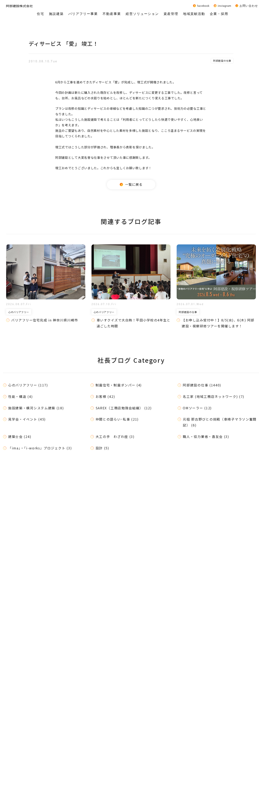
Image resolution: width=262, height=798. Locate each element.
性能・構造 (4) (20, 396)
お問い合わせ (248, 5)
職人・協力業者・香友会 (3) (206, 436)
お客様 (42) (105, 396)
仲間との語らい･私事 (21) (117, 419)
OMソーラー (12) (197, 407)
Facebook (203, 5)
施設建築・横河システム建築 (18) (36, 407)
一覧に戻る (133, 184)
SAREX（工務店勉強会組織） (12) (124, 407)
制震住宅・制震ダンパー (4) (119, 385)
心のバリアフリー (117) (28, 385)
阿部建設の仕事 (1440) (202, 385)
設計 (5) (102, 447)
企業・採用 (219, 14)
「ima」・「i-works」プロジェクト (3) (40, 447)
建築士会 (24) (19, 436)
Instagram (224, 5)
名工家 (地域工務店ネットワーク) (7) (213, 396)
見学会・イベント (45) (27, 419)
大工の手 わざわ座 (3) (115, 436)
